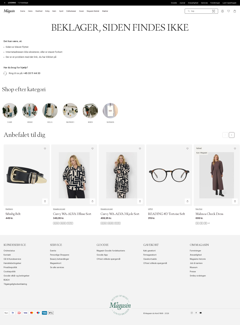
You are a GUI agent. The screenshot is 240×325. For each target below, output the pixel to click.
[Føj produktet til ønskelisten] (45, 148)
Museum (194, 267)
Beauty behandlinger (59, 259)
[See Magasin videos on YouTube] (200, 313)
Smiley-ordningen (198, 276)
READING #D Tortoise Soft (166, 214)
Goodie (174, 3)
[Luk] (164, 176)
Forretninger (215, 3)
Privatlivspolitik (10, 267)
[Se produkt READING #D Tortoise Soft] (169, 175)
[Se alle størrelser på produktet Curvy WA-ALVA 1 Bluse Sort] (63, 223)
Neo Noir (199, 209)
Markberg (9, 209)
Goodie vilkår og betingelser (16, 276)
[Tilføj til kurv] (45, 201)
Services (204, 3)
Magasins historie (198, 259)
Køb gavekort (149, 251)
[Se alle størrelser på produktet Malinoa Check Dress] (203, 223)
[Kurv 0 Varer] (234, 11)
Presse (193, 272)
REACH (7, 280)
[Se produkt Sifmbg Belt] (27, 175)
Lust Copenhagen (229, 3)
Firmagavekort (150, 255)
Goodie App (102, 255)
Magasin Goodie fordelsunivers (111, 251)
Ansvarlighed (193, 3)
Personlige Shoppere (59, 255)
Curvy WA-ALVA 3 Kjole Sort (120, 214)
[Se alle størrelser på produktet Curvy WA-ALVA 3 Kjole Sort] (111, 223)
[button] (222, 11)
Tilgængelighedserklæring (15, 284)
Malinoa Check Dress (209, 214)
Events (53, 251)
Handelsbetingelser (12, 263)
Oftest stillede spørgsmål (108, 259)
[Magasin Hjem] (9, 11)
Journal (182, 3)
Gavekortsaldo (150, 259)
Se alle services (57, 267)
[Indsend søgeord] (189, 11)
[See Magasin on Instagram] (192, 313)
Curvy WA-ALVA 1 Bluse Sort (72, 214)
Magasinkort (55, 263)
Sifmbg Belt (13, 214)
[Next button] (231, 135)
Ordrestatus (9, 251)
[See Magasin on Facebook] (196, 313)
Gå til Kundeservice (12, 259)
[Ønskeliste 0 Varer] (228, 11)
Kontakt (7, 255)
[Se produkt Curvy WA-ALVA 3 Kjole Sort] (122, 175)
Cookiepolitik (10, 272)
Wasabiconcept (59, 209)
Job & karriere (196, 263)
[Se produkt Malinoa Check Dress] (217, 175)
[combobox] (201, 11)
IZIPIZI (150, 209)
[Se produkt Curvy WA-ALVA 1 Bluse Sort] (74, 175)
